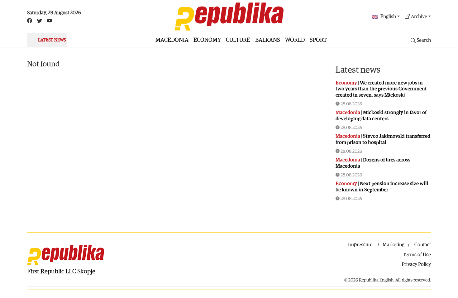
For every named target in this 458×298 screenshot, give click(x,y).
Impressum (360, 244)
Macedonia (171, 40)
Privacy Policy (416, 264)
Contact (422, 244)
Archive (419, 16)
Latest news (358, 69)
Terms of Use (417, 254)
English (388, 16)
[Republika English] (229, 16)
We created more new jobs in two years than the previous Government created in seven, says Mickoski (381, 88)
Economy (207, 40)
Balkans (267, 40)
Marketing (393, 244)
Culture (238, 40)
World (295, 40)
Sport (318, 40)
